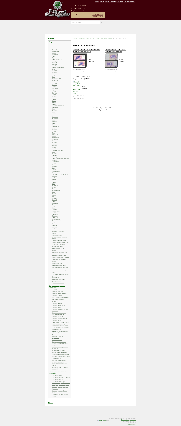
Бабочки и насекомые (57, 46)
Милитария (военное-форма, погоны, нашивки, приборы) (59, 351)
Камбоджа (55, 118)
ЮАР (53, 228)
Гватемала (55, 88)
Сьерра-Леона (56, 219)
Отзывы (126, 1)
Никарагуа (55, 157)
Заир (53, 123)
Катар (53, 120)
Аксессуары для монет (58, 379)
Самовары (54, 289)
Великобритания (56, 78)
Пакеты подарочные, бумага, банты (59, 391)
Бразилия (54, 70)
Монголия (55, 144)
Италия (54, 113)
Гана (53, 77)
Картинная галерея (57, 340)
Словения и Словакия (57, 150)
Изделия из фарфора (57, 295)
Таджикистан (55, 185)
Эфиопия (54, 227)
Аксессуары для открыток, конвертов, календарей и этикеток (61, 382)
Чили (53, 222)
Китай (53, 125)
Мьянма (54, 147)
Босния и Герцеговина (58, 67)
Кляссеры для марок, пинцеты (60, 387)
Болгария (54, 64)
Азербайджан (55, 51)
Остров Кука (55, 161)
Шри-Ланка (55, 217)
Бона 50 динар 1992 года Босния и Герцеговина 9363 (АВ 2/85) (83, 78)
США (53, 184)
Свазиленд (55, 216)
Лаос (53, 165)
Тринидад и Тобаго (57, 221)
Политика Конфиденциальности (128, 420)
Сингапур (54, 179)
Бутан (53, 75)
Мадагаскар (55, 134)
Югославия (55, 214)
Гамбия (54, 86)
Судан (53, 206)
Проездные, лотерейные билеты (60, 257)
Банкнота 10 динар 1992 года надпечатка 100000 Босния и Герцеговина (86, 50)
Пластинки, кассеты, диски (59, 265)
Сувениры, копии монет (58, 283)
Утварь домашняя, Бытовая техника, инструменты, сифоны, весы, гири (60, 343)
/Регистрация (79, 15)
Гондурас (54, 93)
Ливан (53, 173)
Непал (53, 152)
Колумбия (54, 153)
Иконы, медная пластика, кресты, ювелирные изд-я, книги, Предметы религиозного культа (60, 324)
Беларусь (54, 62)
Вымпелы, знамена (57, 235)
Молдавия (55, 142)
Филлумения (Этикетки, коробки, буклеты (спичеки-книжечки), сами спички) (60, 275)
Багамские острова (57, 59)
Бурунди (54, 72)
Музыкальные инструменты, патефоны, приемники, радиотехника (59, 336)
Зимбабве (54, 129)
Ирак (53, 109)
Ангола (54, 53)
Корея (53, 115)
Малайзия (54, 166)
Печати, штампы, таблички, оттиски (59, 260)
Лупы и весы (55, 389)
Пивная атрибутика (57, 263)
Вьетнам (54, 85)
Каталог (51, 38)
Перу (53, 168)
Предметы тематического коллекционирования (57, 43)
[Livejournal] (54, 417)
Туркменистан (56, 190)
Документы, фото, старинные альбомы (59, 237)
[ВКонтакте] (52, 417)
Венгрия (54, 82)
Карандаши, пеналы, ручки (59, 240)
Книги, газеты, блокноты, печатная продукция (58, 245)
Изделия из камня (56, 307)
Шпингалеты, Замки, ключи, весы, (61, 356)
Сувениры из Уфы (56, 358)
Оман (53, 192)
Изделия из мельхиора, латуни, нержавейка (60, 310)
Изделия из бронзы (57, 303)
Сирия (54, 201)
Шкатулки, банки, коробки (59, 360)
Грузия (54, 96)
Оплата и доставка (110, 1)
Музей (97, 1)
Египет (54, 99)
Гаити (53, 98)
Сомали (54, 182)
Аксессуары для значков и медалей (61, 377)
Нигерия (54, 155)
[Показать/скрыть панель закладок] (46, 417)
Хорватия (54, 205)
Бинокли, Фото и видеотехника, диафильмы (60, 347)
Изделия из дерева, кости (58, 305)
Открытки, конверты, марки (59, 255)
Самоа (54, 177)
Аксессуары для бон (57, 375)
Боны (53, 47)
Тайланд (54, 189)
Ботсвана (54, 83)
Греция (54, 94)
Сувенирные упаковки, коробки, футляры (60, 395)
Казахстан (55, 117)
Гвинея (54, 74)
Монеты (54, 250)
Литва (53, 133)
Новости (102, 1)
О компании (120, 1)
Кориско (54, 110)
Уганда (54, 195)
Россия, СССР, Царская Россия (60, 174)
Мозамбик (55, 141)
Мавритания (55, 137)
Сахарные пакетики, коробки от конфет (60, 271)
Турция (54, 193)
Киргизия (54, 121)
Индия (54, 104)
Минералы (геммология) (58, 231)
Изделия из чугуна (56, 320)
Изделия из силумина (57, 291)
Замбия (54, 102)
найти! (102, 22)
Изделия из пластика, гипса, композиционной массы (59, 313)
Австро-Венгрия (56, 50)
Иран (53, 112)
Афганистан (55, 58)
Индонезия (55, 107)
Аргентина (55, 54)
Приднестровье (56, 171)
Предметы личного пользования (60, 354)
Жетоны (54, 233)
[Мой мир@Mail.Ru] (56, 417)
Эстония (54, 224)
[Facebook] (48, 417)
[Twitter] (50, 417)
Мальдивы (55, 139)
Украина (54, 198)
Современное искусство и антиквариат (57, 287)
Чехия (53, 208)
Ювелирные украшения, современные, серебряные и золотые (59, 363)
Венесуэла (55, 80)
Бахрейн (54, 66)
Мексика (54, 145)
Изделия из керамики (57, 316)
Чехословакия (55, 211)
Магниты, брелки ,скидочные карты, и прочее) (59, 253)
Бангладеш (55, 61)
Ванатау (54, 91)
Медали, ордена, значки (58, 248)
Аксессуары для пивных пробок (60, 385)
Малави (54, 136)
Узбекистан (55, 196)
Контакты (132, 1)
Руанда (54, 212)
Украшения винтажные (58, 299)
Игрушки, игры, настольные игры (60, 242)
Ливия (53, 56)
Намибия (54, 149)
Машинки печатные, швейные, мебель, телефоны (60, 332)
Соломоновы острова (58, 181)
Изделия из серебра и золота (59, 318)
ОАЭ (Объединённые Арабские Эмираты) (60, 159)
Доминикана (55, 126)
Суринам (54, 209)
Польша (54, 169)
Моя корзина (97, 14)
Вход (74, 15)
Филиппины (55, 203)
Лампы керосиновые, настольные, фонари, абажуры (61, 328)
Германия (54, 90)
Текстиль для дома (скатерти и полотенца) (60, 368)
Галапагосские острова (58, 105)
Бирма (53, 69)
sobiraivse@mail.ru (131, 424)
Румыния (54, 176)
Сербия (54, 187)
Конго (53, 128)
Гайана (54, 101)
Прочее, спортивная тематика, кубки (60, 268)
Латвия (54, 131)
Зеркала (54, 301)
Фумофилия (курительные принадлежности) (58, 280)
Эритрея (54, 225)
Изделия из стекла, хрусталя (59, 293)
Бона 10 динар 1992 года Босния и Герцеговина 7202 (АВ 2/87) (115, 50)
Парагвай (54, 200)
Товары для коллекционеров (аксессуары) (57, 372)
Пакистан (54, 163)
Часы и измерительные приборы (60, 297)
